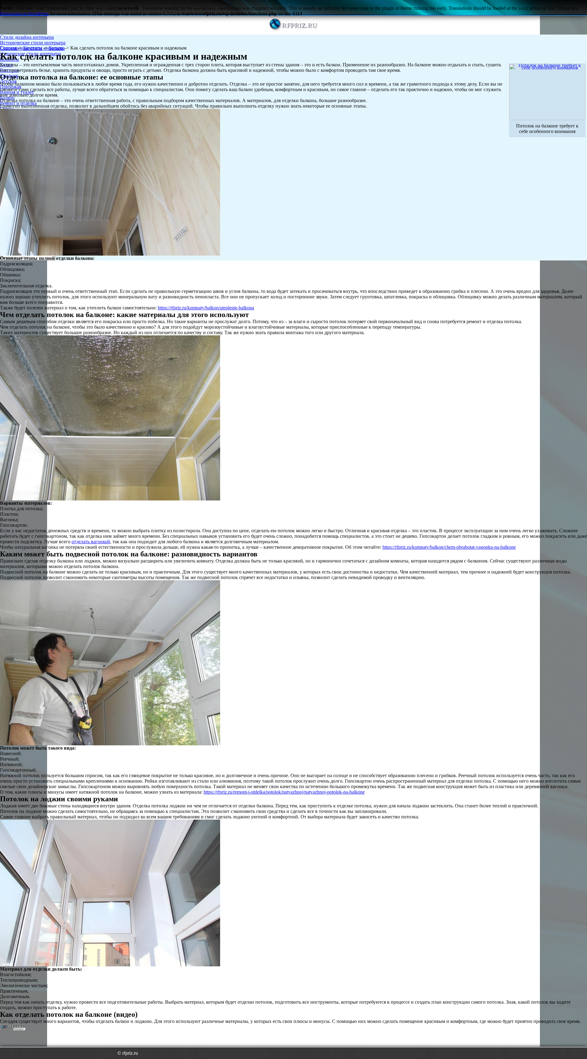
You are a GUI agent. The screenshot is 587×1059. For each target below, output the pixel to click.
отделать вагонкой (91, 541)
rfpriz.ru (299, 25)
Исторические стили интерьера (32, 42)
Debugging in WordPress (24, 13)
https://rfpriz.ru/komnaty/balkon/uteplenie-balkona (206, 307)
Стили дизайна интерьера (27, 37)
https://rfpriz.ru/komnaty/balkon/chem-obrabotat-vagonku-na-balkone (449, 547)
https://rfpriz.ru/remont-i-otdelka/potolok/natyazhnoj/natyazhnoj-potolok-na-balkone (284, 792)
